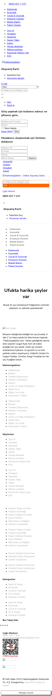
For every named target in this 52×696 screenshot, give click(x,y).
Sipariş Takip (13, 40)
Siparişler (11, 37)
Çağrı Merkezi (9, 191)
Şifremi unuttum (15, 49)
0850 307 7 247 (17, 3)
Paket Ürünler (14, 25)
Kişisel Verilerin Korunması (21, 553)
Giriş (9, 102)
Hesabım (11, 33)
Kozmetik (11, 12)
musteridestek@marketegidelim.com (21, 637)
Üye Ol (10, 30)
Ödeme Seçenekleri (18, 524)
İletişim (12, 373)
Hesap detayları (15, 46)
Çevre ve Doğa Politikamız (21, 386)
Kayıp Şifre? (7, 131)
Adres (10, 43)
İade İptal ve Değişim (19, 521)
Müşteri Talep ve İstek (19, 508)
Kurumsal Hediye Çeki (18, 52)
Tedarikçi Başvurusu (18, 376)
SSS (9, 56)
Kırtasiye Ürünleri (15, 18)
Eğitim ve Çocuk (16, 392)
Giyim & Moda (15, 584)
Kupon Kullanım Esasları (20, 514)
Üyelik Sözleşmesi (17, 559)
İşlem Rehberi (15, 517)
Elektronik (12, 9)
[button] (4, 83)
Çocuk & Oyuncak (15, 15)
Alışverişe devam (15, 78)
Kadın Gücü (13, 389)
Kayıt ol (10, 105)
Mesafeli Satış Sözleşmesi (21, 556)
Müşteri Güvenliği (17, 511)
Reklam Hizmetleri (17, 379)
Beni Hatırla (10, 128)
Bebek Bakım (13, 22)
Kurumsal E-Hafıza (17, 395)
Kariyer (11, 383)
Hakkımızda (14, 370)
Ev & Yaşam (14, 593)
